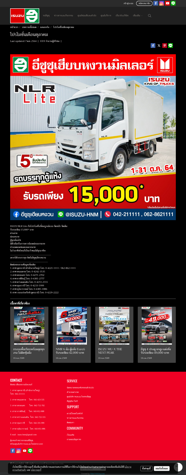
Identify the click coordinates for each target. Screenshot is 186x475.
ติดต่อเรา (70, 422)
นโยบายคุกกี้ (36, 470)
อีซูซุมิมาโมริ (72, 401)
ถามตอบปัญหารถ (74, 439)
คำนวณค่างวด (73, 392)
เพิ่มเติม (137, 15)
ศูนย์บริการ (106, 15)
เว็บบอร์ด (70, 435)
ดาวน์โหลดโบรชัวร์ (75, 413)
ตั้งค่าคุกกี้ (146, 468)
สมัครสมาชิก (144, 3)
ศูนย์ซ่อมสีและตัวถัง (87, 15)
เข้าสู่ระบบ (128, 3)
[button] (149, 15)
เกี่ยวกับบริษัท (122, 15)
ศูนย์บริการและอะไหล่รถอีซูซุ (79, 397)
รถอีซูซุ (46, 15)
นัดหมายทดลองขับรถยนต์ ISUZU (80, 388)
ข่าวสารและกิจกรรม (63, 15)
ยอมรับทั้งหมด (162, 468)
